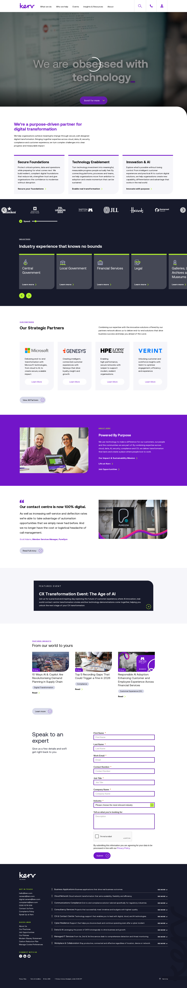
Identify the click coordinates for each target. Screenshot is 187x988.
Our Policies (24, 935)
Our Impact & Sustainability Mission (117, 458)
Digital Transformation (43, 687)
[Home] (27, 7)
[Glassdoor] (20, 957)
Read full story (29, 551)
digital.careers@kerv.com (29, 899)
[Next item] (29, 295)
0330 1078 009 (25, 905)
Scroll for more (91, 100)
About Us (23, 926)
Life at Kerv (105, 463)
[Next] (183, 210)
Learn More (37, 382)
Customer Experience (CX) (131, 691)
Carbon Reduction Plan (28, 941)
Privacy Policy (22, 979)
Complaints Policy (26, 911)
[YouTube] (29, 957)
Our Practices (24, 929)
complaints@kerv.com (28, 902)
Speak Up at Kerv (26, 915)
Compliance (82, 684)
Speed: (27, 221)
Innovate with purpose (137, 189)
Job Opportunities (108, 469)
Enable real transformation (86, 189)
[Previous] (4, 210)
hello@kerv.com (25, 893)
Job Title (98, 778)
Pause (20, 221)
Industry (98, 801)
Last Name (99, 744)
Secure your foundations (31, 189)
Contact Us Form (26, 908)
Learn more (28, 284)
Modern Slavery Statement (30, 938)
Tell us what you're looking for (108, 812)
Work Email (99, 756)
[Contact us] (151, 6)
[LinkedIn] (24, 957)
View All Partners (30, 400)
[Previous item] (22, 295)
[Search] (140, 6)
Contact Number (101, 767)
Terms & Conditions (36, 979)
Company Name (101, 789)
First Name (99, 733)
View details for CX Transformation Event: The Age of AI (93, 596)
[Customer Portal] (161, 6)
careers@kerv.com (27, 896)
